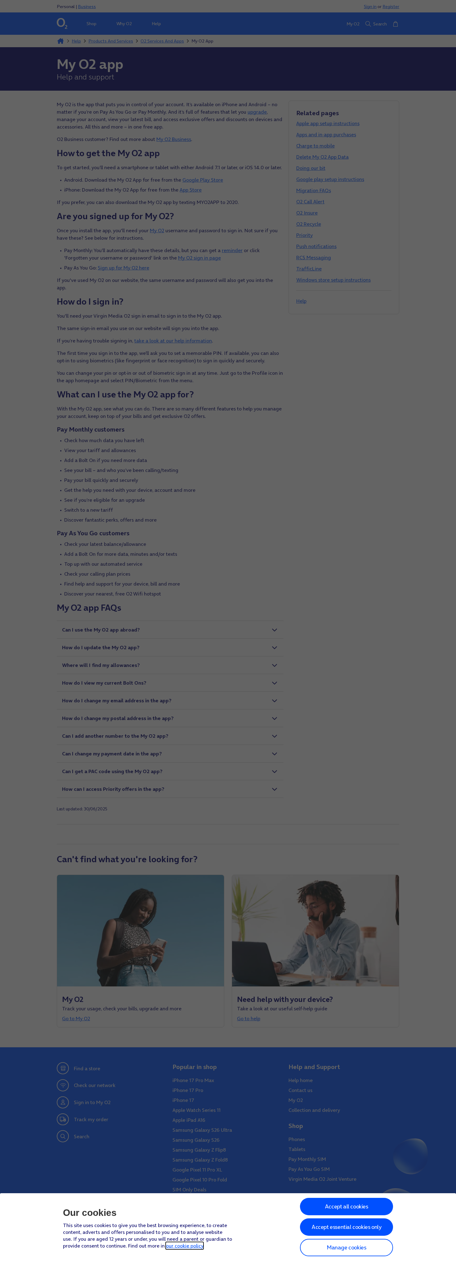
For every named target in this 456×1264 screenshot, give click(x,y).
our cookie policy (184, 1245)
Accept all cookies (346, 1206)
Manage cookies (346, 1247)
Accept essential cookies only (346, 1227)
